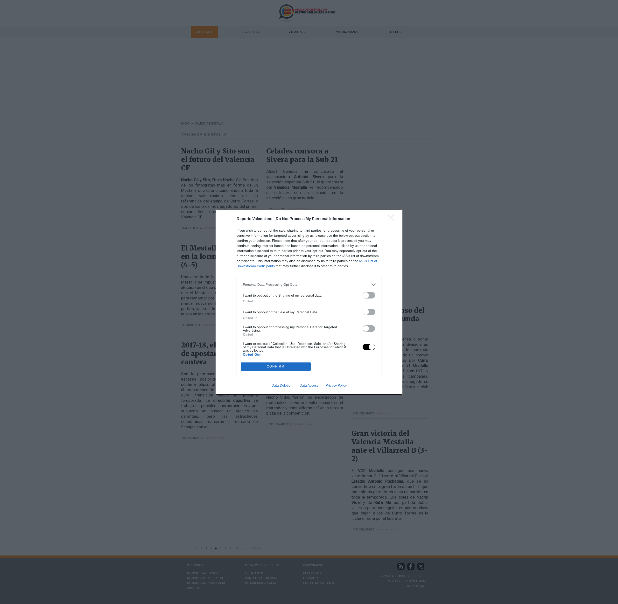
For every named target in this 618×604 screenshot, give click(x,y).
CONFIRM (276, 366)
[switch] (369, 295)
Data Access (309, 385)
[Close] (392, 219)
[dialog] (309, 302)
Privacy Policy (336, 385)
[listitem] (309, 284)
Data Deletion (282, 385)
